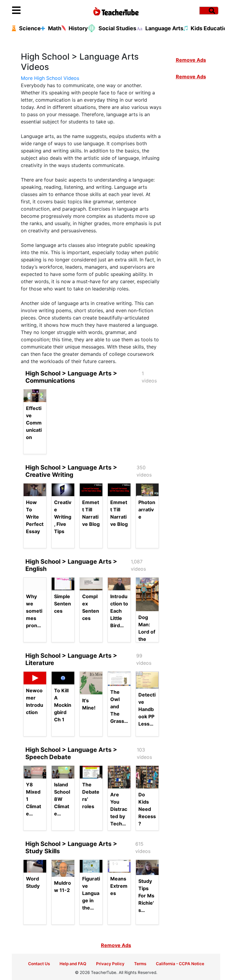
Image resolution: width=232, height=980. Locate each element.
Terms (140, 963)
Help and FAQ (73, 963)
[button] (38, 10)
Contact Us (39, 963)
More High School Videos (50, 78)
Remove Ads (191, 60)
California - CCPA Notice (180, 963)
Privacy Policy (110, 963)
